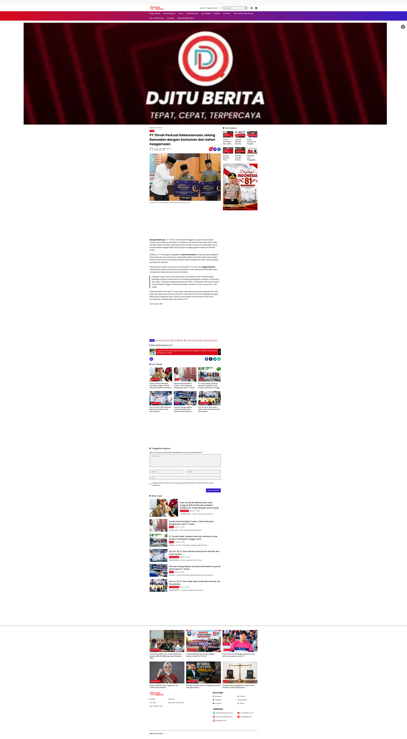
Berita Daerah (155, 379)
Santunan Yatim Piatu (210, 340)
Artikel (250, 151)
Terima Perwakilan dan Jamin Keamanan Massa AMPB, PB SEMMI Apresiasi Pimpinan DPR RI (228, 142)
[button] (246, 8)
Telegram (218, 700)
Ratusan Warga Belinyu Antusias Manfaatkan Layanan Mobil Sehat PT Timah (183, 409)
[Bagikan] (219, 149)
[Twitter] (211, 359)
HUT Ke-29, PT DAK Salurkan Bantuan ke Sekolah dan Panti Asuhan (160, 409)
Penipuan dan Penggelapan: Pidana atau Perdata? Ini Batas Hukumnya (252, 158)
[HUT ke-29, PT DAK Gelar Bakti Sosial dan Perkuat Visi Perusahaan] (209, 398)
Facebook (217, 696)
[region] (203, 74)
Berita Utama (240, 151)
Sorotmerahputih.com (224, 717)
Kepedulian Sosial (164, 340)
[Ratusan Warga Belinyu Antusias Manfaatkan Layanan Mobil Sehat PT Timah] (185, 398)
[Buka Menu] (256, 8)
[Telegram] (215, 359)
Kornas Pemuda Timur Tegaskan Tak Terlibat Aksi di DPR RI (228, 158)
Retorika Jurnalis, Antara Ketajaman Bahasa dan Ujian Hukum (239, 158)
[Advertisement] (38, 2)
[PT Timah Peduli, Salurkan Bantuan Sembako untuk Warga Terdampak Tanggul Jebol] (209, 374)
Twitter (242, 696)
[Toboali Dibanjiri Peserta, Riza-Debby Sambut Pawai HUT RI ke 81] (203, 641)
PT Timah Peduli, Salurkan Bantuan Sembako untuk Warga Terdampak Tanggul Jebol (209, 386)
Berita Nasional (227, 134)
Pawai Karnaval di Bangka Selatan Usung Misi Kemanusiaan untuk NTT (252, 142)
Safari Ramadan (193, 340)
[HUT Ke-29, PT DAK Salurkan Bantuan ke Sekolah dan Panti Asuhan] (161, 398)
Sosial (152, 131)
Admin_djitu (158, 148)
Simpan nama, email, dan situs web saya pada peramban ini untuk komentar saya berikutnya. (182, 484)
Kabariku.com (221, 720)
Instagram (243, 700)
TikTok (241, 703)
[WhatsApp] (219, 359)
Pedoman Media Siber (176, 703)
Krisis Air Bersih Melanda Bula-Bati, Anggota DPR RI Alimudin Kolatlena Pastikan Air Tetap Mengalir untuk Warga (160, 386)
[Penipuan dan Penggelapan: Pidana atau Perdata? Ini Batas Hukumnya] (240, 673)
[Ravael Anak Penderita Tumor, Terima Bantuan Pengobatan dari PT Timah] (185, 374)
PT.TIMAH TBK (178, 340)
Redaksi (152, 699)
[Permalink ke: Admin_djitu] (152, 149)
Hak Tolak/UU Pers (156, 706)
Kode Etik (171, 699)
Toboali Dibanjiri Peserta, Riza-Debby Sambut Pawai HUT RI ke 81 (240, 142)
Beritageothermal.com (224, 713)
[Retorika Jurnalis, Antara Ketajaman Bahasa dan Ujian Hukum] (203, 673)
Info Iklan (153, 703)
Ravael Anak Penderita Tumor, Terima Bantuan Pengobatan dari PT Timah (184, 386)
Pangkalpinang (155, 403)
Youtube (218, 703)
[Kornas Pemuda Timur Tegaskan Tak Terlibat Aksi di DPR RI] (167, 673)
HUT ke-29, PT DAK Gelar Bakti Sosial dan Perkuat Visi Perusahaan (209, 409)
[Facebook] (206, 359)
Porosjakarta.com (247, 713)
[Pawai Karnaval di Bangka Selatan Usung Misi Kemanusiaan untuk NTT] (240, 641)
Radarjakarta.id (246, 717)
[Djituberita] (157, 8)
